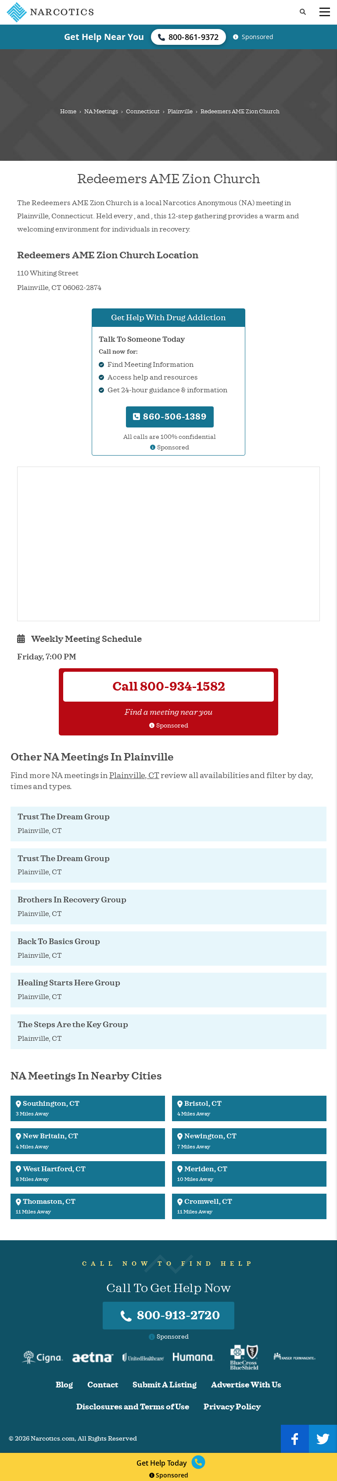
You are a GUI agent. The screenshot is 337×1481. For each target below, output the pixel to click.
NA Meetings (101, 111)
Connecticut (143, 111)
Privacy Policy (232, 1407)
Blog (64, 1385)
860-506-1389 (174, 416)
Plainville (180, 111)
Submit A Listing (165, 1385)
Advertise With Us (246, 1385)
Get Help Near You (104, 37)
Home (68, 111)
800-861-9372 (193, 37)
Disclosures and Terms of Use (132, 1407)
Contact (102, 1385)
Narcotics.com (53, 1438)
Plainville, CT (134, 775)
